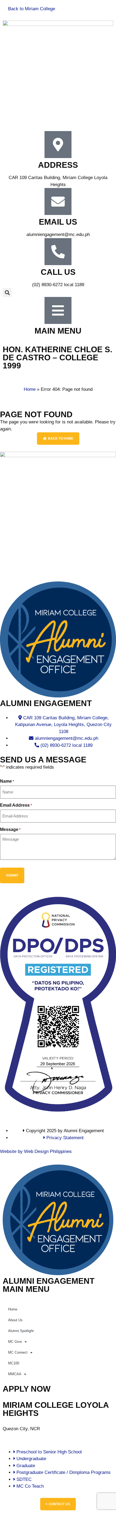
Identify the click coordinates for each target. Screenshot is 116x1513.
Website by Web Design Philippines (36, 1151)
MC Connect (18, 1352)
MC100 (13, 1363)
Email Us (58, 221)
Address (58, 164)
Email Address (16, 805)
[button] (7, 292)
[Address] (58, 144)
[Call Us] (58, 251)
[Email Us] (58, 201)
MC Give (15, 1342)
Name (7, 781)
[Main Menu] (58, 310)
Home (30, 389)
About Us (15, 1320)
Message (10, 829)
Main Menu (58, 330)
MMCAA (14, 1374)
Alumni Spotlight (21, 1331)
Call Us (58, 272)
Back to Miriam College (31, 8)
